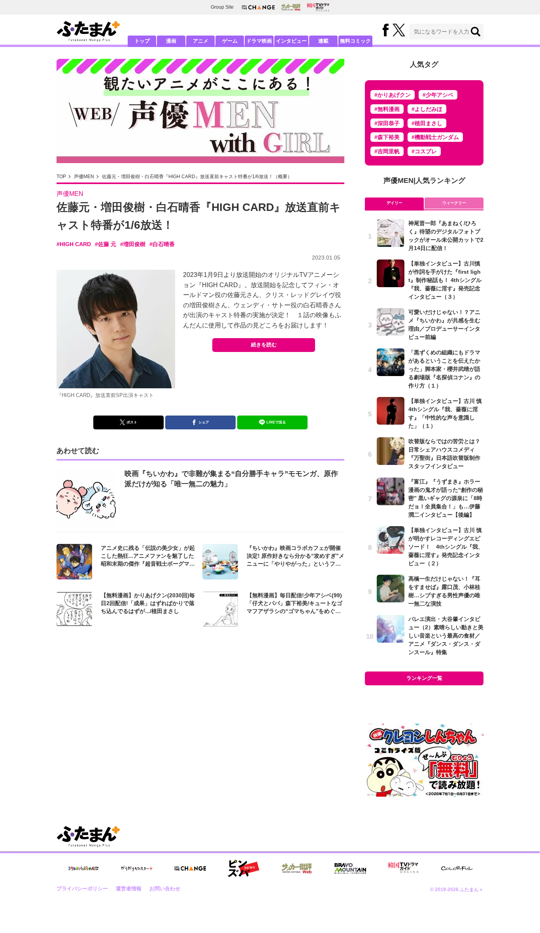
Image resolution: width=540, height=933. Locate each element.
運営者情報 (129, 889)
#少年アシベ (438, 95)
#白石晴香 (162, 244)
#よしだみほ (427, 109)
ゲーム (230, 41)
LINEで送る (276, 422)
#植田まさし (427, 123)
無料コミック (355, 41)
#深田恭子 (387, 123)
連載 (323, 41)
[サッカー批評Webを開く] (290, 7)
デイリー (394, 203)
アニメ (200, 41)
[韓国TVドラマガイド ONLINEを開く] (318, 7)
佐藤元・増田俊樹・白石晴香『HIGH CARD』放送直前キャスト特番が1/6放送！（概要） (197, 176)
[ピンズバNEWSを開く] (243, 868)
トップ (142, 41)
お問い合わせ (164, 889)
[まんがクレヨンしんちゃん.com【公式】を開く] (83, 868)
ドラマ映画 (259, 41)
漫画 (171, 41)
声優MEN (84, 176)
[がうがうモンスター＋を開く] (137, 868)
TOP (61, 176)
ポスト (132, 422)
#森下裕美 (387, 137)
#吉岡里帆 (387, 151)
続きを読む (264, 345)
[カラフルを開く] (457, 868)
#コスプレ (424, 151)
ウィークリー (454, 203)
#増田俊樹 (132, 244)
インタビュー (291, 41)
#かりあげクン (392, 95)
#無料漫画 (387, 109)
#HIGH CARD (74, 244)
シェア (203, 422)
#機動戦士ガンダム (435, 137)
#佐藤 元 (105, 244)
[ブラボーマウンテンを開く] (350, 868)
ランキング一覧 (424, 678)
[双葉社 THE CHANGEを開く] (258, 7)
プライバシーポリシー (82, 889)
